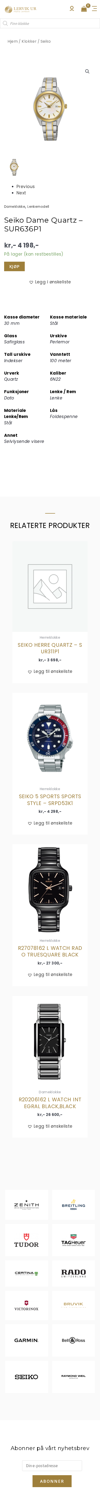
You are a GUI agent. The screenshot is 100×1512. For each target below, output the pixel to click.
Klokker (29, 41)
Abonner (52, 1481)
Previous (26, 186)
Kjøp (14, 266)
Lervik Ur (20, 9)
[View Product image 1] (14, 167)
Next (21, 193)
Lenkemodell (38, 206)
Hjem (13, 41)
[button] (87, 71)
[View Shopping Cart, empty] (84, 9)
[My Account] (72, 10)
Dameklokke (14, 206)
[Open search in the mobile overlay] (50, 23)
